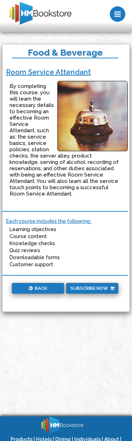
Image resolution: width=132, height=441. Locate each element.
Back (40, 288)
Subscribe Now (90, 288)
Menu (117, 14)
